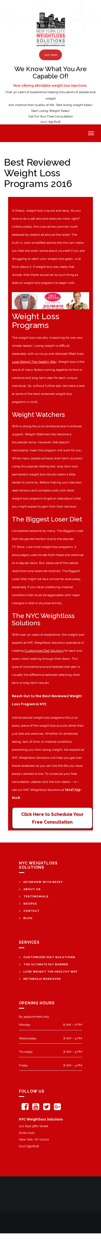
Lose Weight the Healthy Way (50, 971)
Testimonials (35, 896)
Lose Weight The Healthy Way (34, 362)
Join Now (50, 55)
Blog (28, 918)
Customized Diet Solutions (44, 651)
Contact (31, 910)
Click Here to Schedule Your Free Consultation (52, 818)
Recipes (30, 903)
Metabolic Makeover (42, 978)
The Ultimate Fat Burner (45, 964)
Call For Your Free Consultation (50, 116)
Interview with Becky (43, 881)
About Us (32, 889)
